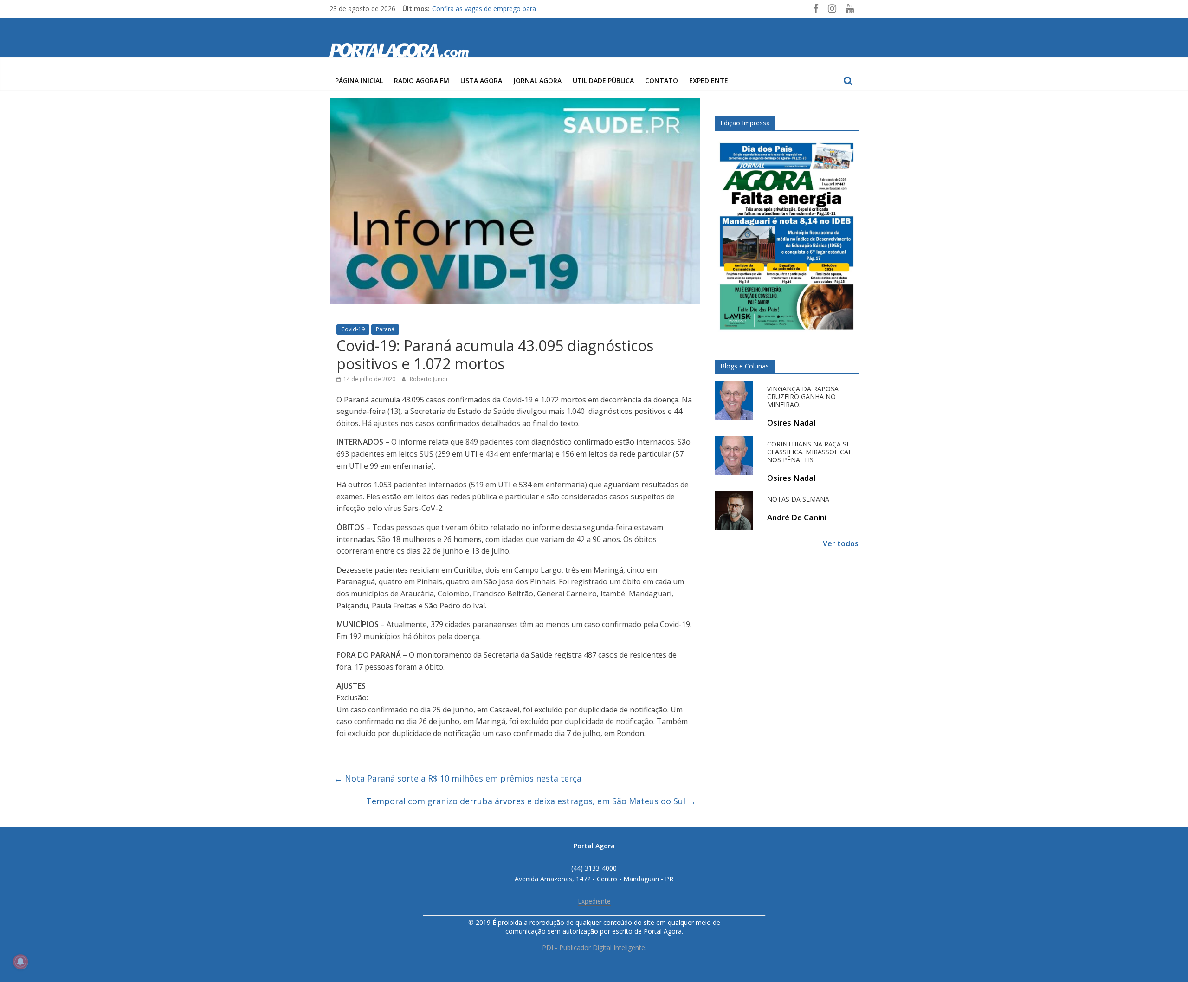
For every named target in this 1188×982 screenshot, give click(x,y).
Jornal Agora (537, 80)
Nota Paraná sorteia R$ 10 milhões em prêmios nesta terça (457, 778)
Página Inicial (359, 80)
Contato (661, 80)
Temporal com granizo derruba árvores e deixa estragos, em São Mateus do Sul (531, 801)
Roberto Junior (429, 379)
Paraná (385, 329)
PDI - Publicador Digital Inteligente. (594, 947)
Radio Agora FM (421, 80)
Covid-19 (353, 329)
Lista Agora (481, 80)
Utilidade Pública (603, 80)
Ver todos (841, 543)
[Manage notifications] (20, 961)
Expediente (708, 80)
